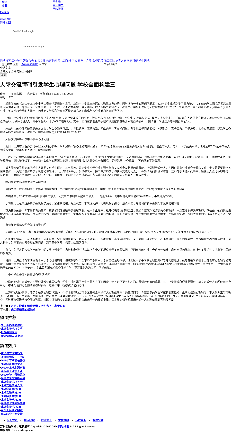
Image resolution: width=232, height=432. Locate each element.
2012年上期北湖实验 (13, 367)
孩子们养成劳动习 (12, 353)
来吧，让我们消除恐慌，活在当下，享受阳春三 (39, 305)
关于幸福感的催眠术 (23, 309)
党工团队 (109, 60)
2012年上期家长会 (12, 371)
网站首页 (5, 60)
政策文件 (40, 60)
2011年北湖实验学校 (13, 403)
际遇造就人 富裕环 (12, 335)
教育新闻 (51, 60)
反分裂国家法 (9, 332)
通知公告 (28, 60)
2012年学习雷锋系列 (13, 374)
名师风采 (97, 60)
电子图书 (58, 5)
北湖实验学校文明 (12, 328)
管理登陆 (98, 420)
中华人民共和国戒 (12, 410)
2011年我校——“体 (12, 356)
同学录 (57, 1)
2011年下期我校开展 (13, 360)
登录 (4, 2)
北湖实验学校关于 (12, 381)
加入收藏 (5, 18)
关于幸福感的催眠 (12, 325)
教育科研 (132, 60)
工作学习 (17, 60)
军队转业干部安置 (12, 413)
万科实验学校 (29, 64)
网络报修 (58, 8)
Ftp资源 (4, 12)
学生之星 (86, 60)
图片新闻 (63, 60)
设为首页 (12, 420)
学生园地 (144, 60)
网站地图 (5, 22)
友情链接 (63, 420)
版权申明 (80, 420)
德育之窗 (120, 60)
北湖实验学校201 (11, 389)
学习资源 (74, 60)
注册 (4, 5)
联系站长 (46, 420)
